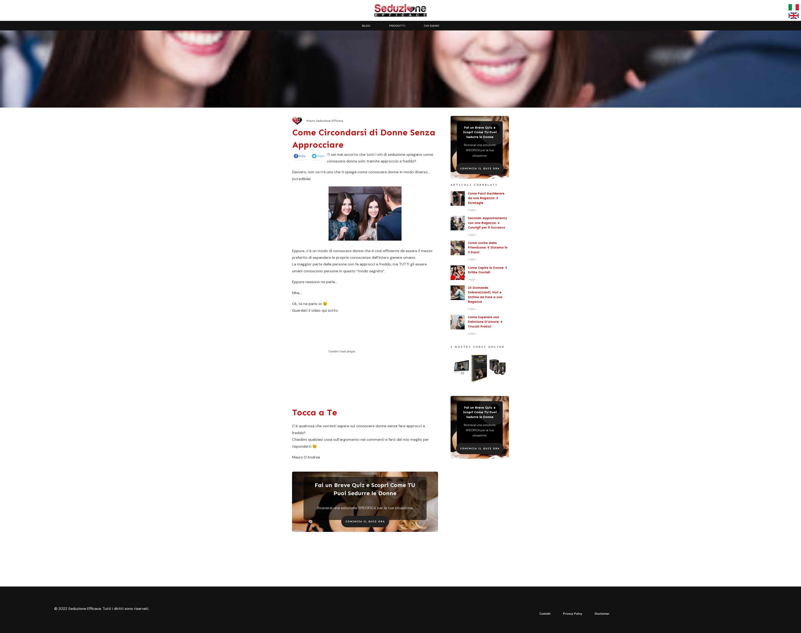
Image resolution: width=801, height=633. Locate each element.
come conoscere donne (378, 172)
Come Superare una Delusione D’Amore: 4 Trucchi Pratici (485, 321)
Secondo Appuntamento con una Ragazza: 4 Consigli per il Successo (487, 222)
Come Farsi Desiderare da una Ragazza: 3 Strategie (486, 198)
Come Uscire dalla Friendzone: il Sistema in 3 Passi (488, 247)
